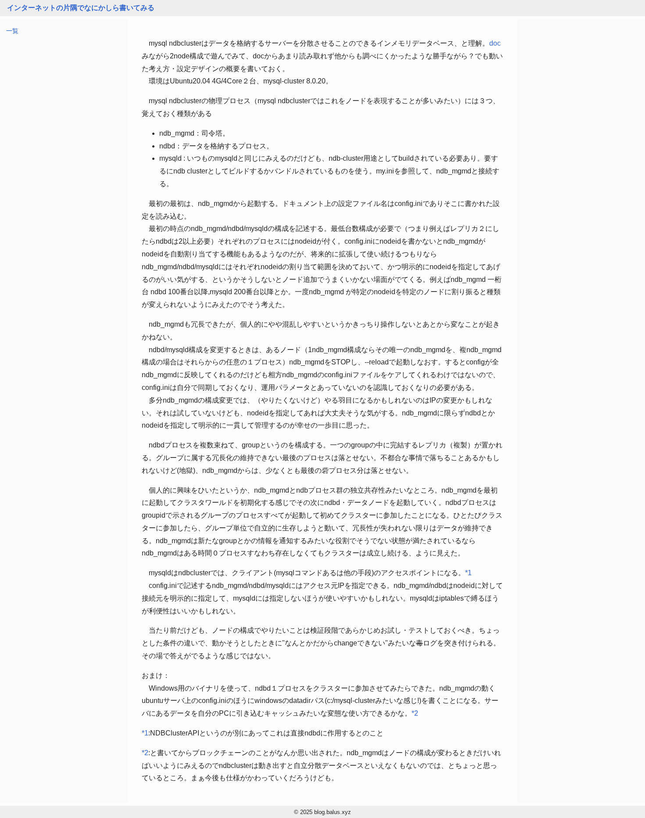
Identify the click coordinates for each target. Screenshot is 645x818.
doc (495, 43)
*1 (468, 573)
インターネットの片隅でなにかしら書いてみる (80, 7)
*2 (415, 713)
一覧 (12, 30)
